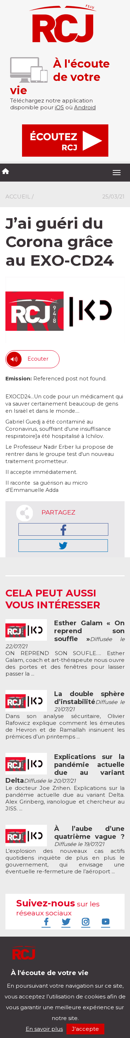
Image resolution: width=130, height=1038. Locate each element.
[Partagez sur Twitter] (63, 546)
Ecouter (37, 359)
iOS (59, 107)
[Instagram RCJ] (84, 921)
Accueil (17, 196)
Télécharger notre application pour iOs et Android (53, 978)
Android (85, 107)
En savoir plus (44, 1028)
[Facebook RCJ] (45, 921)
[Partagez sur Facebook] (63, 529)
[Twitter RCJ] (65, 921)
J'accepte (85, 1028)
